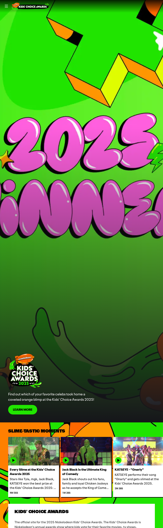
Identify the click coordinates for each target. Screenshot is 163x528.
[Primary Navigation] (6, 6)
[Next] (159, 466)
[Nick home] (30, 6)
